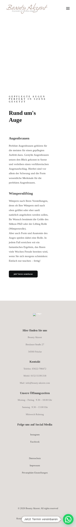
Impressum (35, 465)
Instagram (35, 434)
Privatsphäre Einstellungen (35, 472)
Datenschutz (35, 458)
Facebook (35, 441)
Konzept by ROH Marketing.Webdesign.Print (38, 518)
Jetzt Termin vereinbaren (23, 274)
